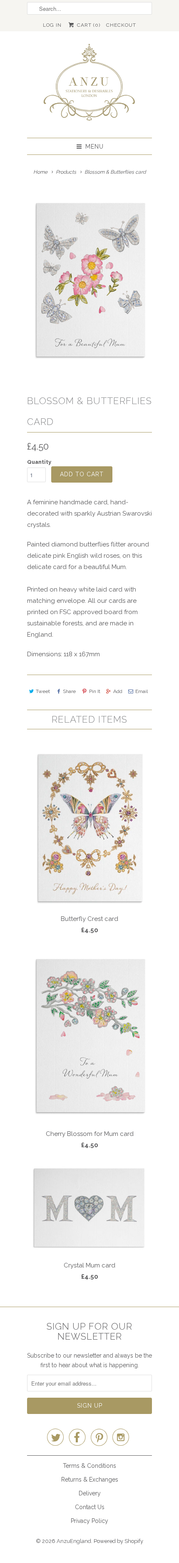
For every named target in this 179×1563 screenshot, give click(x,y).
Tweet (43, 691)
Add (117, 691)
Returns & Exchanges (89, 1479)
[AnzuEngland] (89, 85)
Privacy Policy (89, 1520)
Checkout (121, 25)
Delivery (90, 1493)
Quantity (39, 462)
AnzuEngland (74, 1541)
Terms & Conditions (89, 1465)
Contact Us (89, 1507)
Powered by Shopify (118, 1541)
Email (141, 691)
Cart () (87, 25)
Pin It (94, 691)
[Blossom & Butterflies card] (89, 279)
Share (69, 691)
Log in (52, 25)
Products (66, 172)
